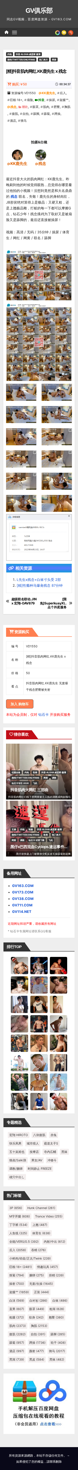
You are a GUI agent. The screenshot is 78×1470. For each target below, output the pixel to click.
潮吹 (25, 107)
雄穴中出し (16, 1177)
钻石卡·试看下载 (36, 840)
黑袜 (64, 1152)
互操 (14, 829)
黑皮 (36, 1359)
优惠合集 (16, 772)
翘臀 (56, 1317)
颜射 (36, 1351)
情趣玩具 (47, 1267)
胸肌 (67, 107)
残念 (13, 107)
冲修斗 (52, 1160)
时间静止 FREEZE (40, 1168)
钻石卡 (43, 714)
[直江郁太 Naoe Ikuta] (58, 1101)
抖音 (41, 100)
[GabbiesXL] (39, 1062)
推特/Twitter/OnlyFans (21, 59)
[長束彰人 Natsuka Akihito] (39, 1101)
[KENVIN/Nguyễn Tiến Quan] (39, 965)
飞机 (35, 783)
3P (15, 1208)
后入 (63, 93)
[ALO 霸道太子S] (58, 1023)
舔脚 (36, 113)
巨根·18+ (16, 100)
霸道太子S (51, 1143)
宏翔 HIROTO (18, 1135)
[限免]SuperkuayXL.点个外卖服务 (53, 603)
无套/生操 (41, 1283)
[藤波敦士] (58, 1082)
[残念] (40, 155)
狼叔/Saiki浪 (17, 1160)
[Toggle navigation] (14, 32)
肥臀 (57, 107)
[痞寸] (39, 1023)
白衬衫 (38, 1300)
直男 (16, 1309)
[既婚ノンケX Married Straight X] (19, 1023)
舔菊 (47, 113)
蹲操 (57, 113)
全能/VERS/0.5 (24, 1241)
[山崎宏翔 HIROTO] (19, 965)
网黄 (54, 59)
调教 (54, 777)
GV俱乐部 (39, 10)
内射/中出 (54, 1241)
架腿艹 (64, 100)
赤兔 (53, 1135)
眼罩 (35, 107)
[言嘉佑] (19, 1004)
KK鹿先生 (48, 93)
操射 (16, 1283)
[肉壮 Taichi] (19, 1082)
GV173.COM (22, 892)
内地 (9, 54)
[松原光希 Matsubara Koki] (58, 985)
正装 (41, 1292)
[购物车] (64, 32)
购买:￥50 (19, 84)
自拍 (26, 113)
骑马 (24, 120)
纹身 (36, 1317)
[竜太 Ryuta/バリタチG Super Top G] (39, 1004)
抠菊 (16, 1275)
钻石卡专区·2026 (20, 783)
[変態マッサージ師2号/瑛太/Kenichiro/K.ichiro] (58, 1004)
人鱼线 (18, 1233)
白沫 (16, 1300)
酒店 (13, 120)
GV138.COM (23, 898)
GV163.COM (23, 886)
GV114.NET (21, 911)
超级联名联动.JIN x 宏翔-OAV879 (24, 601)
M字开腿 (19, 1216)
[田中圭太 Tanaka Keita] (58, 1043)
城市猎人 (33, 1143)
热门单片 (43, 59)
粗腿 (16, 1317)
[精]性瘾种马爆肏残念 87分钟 (40, 585)
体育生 (41, 1233)
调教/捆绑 (16, 1168)
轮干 (58, 1342)
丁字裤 (18, 1225)
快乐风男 (15, 1143)
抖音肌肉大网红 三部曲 (29, 789)
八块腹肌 (39, 1135)
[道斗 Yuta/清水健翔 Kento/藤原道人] (39, 1043)
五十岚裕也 (16, 1152)
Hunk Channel (41, 1208)
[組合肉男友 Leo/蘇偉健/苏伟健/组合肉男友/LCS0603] (39, 985)
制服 (31, 829)
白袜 (59, 1300)
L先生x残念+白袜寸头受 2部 (39, 579)
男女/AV (36, 1160)
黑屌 (16, 1359)
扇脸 (30, 100)
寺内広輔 (50, 1152)
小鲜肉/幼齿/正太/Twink (30, 1258)
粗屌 (56, 1309)
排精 (56, 1275)
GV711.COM (22, 905)
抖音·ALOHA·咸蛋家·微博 (28, 54)
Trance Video (48, 1216)
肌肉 (46, 107)
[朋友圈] (57, 32)
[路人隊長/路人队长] (58, 1062)
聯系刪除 (56, 1461)
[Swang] (58, 965)
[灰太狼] (19, 1101)
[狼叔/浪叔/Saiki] (19, 985)
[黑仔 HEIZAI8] (19, 1043)
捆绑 (36, 1275)
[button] (70, 32)
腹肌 (15, 113)
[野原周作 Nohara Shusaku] (39, 1082)
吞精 (38, 1250)
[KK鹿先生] (17, 155)
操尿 (52, 100)
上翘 (39, 1225)
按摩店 (34, 1152)
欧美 (46, 834)
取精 (35, 772)
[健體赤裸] (19, 1062)
